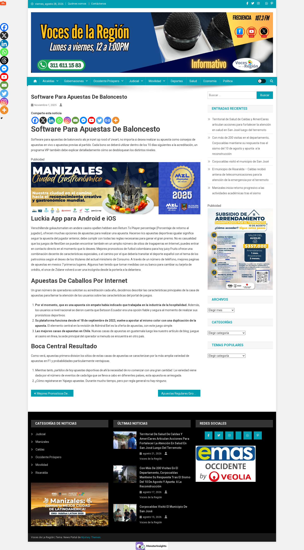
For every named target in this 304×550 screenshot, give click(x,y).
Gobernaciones (74, 81)
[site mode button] (262, 81)
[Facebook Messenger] (83, 120)
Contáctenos (98, 3)
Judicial (134, 81)
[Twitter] (99, 120)
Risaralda (42, 472)
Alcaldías (48, 81)
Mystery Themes (91, 537)
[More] (115, 120)
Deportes (177, 81)
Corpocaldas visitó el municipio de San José (240, 161)
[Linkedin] (51, 120)
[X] (43, 120)
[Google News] (107, 120)
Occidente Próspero (106, 81)
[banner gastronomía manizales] (115, 188)
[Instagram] (67, 120)
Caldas (40, 449)
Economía (210, 81)
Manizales (42, 441)
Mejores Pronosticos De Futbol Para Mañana (55, 393)
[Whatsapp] (59, 120)
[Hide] (1, 118)
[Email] (75, 120)
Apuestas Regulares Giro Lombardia (180, 393)
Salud (193, 81)
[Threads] (4, 60)
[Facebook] (35, 120)
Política (228, 81)
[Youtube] (91, 120)
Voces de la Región (151, 458)
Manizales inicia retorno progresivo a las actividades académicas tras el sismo (238, 190)
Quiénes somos (77, 3)
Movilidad (155, 81)
